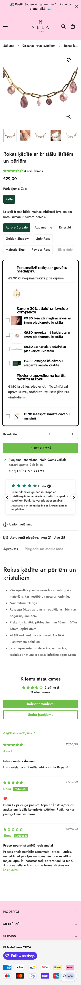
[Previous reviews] (7, 497)
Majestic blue (15, 249)
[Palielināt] (68, 117)
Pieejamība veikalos (26, 471)
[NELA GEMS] (40, 26)
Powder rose (41, 249)
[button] (73, 26)
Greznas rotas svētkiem (39, 45)
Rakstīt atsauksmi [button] (40, 703)
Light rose (43, 238)
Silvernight (65, 249)
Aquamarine (43, 227)
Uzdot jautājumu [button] (40, 714)
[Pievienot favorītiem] (68, 60)
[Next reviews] (74, 497)
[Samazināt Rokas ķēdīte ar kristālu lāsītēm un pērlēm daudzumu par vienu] (26, 434)
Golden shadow (17, 238)
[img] (13, 745)
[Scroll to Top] (73, 962)
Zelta (9, 199)
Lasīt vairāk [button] (11, 869)
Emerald (65, 227)
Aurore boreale (17, 227)
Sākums (8, 45)
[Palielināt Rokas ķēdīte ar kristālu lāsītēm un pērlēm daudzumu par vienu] (73, 434)
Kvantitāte (10, 434)
